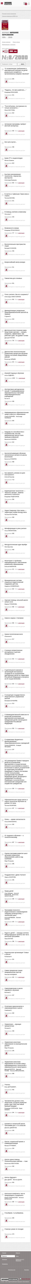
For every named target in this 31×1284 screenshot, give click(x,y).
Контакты (26, 1269)
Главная (4, 1253)
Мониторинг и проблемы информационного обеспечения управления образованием (16, 562)
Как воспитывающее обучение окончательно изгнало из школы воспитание (16, 455)
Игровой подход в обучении (14, 373)
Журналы (4, 1256)
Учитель (7, 1085)
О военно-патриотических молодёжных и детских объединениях (13, 652)
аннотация (21, 131)
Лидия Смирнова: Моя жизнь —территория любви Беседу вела (16, 511)
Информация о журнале (8, 44)
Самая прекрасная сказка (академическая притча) (13, 971)
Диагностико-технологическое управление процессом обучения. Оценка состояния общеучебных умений (16, 354)
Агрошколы (5, 1264)
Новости (18, 1253)
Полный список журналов (9, 13)
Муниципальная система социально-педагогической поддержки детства (14, 582)
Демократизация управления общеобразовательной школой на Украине (16, 312)
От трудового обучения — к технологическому (14, 836)
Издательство (11, 1269)
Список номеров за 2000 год (10, 16)
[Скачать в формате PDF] (6, 81)
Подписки (4, 1259)
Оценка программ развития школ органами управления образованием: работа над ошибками (16, 856)
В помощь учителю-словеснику (15, 212)
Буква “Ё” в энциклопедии (13, 158)
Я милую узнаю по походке (14, 1229)
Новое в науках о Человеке (14, 618)
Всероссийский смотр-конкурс (15, 262)
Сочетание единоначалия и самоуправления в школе (14, 1007)
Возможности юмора (12, 228)
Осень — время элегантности (15, 819)
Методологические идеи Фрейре (16, 544)
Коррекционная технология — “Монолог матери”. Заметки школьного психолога (15, 492)
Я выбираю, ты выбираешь (14, 1213)
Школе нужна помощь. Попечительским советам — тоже (16, 1160)
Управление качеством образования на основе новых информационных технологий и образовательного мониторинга (15, 1064)
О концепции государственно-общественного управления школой (15, 696)
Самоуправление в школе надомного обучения (14, 989)
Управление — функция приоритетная (13, 1025)
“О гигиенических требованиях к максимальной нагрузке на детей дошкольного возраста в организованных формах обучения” (17, 71)
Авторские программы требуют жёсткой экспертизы (15, 125)
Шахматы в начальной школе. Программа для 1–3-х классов (15, 1124)
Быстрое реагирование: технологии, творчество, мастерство (13, 176)
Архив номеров (6, 42)
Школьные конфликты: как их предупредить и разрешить (15, 1194)
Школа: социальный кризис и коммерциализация (15, 1142)
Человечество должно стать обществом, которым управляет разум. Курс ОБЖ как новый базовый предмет (16, 1103)
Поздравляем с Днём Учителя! (15, 875)
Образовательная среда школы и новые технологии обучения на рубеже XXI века (16, 801)
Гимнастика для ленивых (13, 278)
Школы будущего (10, 1177)
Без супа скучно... (11, 142)
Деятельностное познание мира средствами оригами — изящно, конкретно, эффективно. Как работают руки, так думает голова (16, 332)
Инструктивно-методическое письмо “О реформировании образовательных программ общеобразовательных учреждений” (14, 392)
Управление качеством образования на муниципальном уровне (16, 1043)
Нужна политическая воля (14, 634)
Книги (17, 1256)
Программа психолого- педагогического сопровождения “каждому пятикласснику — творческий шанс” (16, 912)
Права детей (9, 891)
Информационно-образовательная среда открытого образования (17, 413)
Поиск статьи (16, 42)
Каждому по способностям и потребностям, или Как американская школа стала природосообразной (14, 434)
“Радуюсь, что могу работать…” (15, 90)
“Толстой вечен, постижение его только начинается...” (16, 107)
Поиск (22, 64)
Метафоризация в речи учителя (15, 528)
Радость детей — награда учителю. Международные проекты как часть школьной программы (17, 934)
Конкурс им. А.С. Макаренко (20, 1260)
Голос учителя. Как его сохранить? (17, 294)
